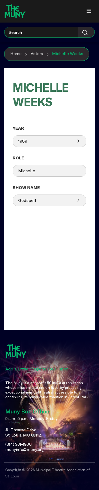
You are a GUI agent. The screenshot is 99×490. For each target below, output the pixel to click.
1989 (22, 141)
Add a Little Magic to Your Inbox (36, 368)
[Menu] (89, 11)
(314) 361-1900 (18, 444)
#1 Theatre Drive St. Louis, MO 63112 (23, 432)
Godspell (27, 200)
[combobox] (49, 32)
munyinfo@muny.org (24, 449)
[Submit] (86, 32)
